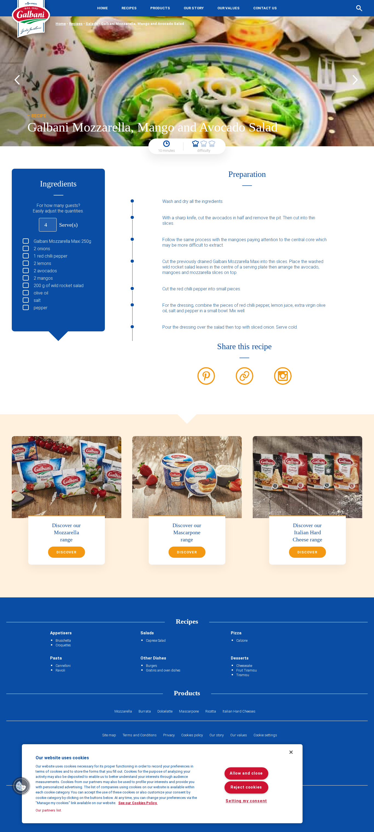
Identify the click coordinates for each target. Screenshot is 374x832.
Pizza (236, 632)
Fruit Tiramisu (246, 670)
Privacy (169, 735)
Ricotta (210, 711)
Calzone (242, 641)
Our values (228, 8)
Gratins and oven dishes (163, 670)
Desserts (240, 658)
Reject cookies (246, 787)
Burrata (145, 711)
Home (102, 8)
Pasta (56, 658)
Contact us (265, 8)
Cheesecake (244, 666)
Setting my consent (246, 801)
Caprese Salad (156, 641)
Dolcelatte (164, 711)
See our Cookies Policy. (137, 803)
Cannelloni (63, 666)
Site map (109, 735)
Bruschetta (63, 641)
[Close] (291, 752)
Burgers (151, 666)
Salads (92, 24)
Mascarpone (189, 711)
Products (160, 8)
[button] (21, 786)
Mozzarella (123, 711)
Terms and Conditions (140, 735)
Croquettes (63, 645)
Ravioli (60, 670)
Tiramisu (242, 675)
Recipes (129, 8)
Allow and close (246, 773)
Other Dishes (153, 658)
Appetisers (61, 632)
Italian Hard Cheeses (239, 711)
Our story (194, 8)
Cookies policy (192, 735)
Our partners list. (49, 810)
